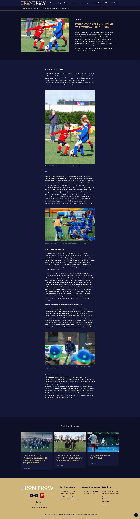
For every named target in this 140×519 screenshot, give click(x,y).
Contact (114, 3)
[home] (33, 3)
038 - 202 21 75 (39, 505)
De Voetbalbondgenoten (110, 493)
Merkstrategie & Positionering (69, 491)
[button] (56, 3)
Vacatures (105, 501)
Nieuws (107, 3)
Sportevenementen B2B (90, 491)
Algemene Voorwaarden (66, 514)
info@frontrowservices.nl (39, 507)
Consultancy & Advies (67, 496)
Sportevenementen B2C (90, 493)
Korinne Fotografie (74, 166)
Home (23, 8)
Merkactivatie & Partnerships (69, 499)
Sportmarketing (55, 3)
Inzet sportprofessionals (88, 3)
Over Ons (105, 496)
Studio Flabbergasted (90, 514)
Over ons (101, 3)
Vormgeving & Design (67, 493)
